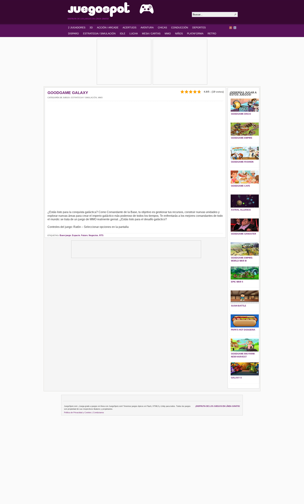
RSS (230, 27)
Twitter (234, 27)
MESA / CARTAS (151, 33)
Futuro (84, 235)
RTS (101, 235)
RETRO (212, 33)
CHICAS (162, 27)
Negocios (93, 235)
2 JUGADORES (76, 27)
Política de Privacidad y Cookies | (78, 412)
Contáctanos (98, 412)
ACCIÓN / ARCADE (107, 27)
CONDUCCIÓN (179, 27)
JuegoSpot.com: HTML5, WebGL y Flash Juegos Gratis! (127, 9)
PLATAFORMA (195, 33)
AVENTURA (147, 27)
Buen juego (65, 235)
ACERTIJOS (129, 27)
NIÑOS (179, 33)
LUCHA (133, 33)
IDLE (122, 33)
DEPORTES (199, 27)
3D (91, 27)
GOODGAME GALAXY (68, 92)
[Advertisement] (124, 62)
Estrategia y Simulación (84, 97)
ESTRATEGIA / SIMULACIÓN (99, 33)
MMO (168, 33)
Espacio (76, 235)
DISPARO (73, 33)
